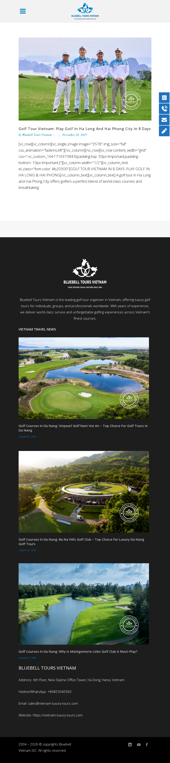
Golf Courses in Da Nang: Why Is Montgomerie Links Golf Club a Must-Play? (78, 651)
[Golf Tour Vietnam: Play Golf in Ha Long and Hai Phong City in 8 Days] (85, 79)
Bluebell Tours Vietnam (37, 134)
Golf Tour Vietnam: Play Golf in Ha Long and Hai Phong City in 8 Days (85, 128)
